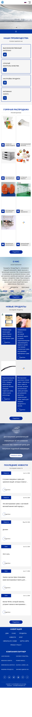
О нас (14, 633)
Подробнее (16, 252)
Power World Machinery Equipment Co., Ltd (23, 661)
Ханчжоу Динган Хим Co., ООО (22, 670)
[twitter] (13, 677)
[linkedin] (9, 677)
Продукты (23, 633)
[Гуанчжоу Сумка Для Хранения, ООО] (2, 2)
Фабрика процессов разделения (7, 670)
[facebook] (4, 677)
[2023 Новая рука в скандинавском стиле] (8, 189)
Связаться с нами (10, 641)
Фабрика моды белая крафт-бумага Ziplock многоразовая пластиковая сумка (8, 334)
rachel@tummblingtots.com (19, 685)
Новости (12, 637)
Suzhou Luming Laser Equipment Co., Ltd (23, 665)
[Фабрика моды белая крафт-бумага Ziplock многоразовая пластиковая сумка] (8, 320)
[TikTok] (27, 677)
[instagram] (22, 677)
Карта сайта (24, 641)
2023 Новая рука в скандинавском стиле (9, 211)
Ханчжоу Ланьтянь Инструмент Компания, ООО (22, 657)
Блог (21, 637)
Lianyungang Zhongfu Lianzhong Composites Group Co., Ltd (7, 657)
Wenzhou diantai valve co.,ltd (6, 661)
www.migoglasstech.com (8, 665)
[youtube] (18, 677)
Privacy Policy (16, 645)
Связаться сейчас (16, 455)
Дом (6, 633)
